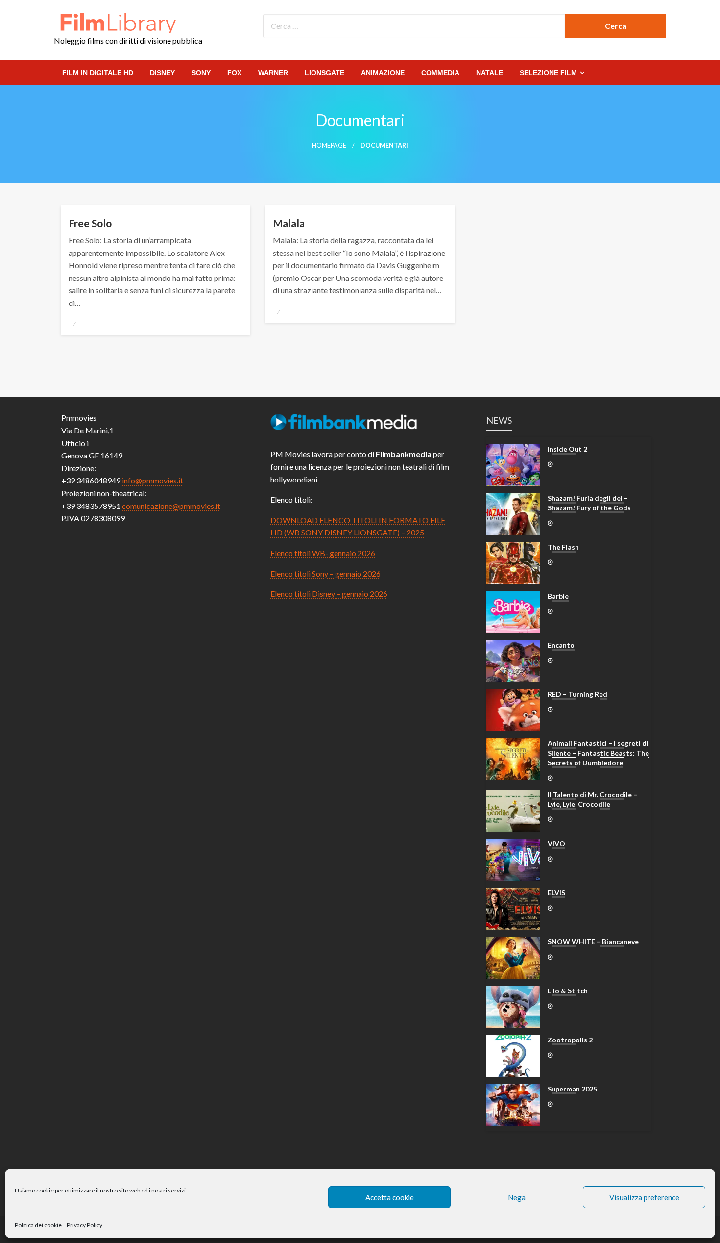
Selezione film (548, 72)
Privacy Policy (84, 1225)
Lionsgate (324, 72)
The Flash (563, 547)
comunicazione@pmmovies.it (171, 505)
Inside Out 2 (567, 449)
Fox (234, 72)
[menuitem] (98, 72)
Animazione (383, 72)
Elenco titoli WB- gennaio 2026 (322, 553)
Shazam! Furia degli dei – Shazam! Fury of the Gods (589, 503)
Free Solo (90, 223)
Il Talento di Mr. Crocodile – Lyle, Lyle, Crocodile (592, 799)
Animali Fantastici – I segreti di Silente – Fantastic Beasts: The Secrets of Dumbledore (598, 752)
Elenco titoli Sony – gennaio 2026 (325, 573)
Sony (201, 72)
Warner (273, 72)
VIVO (556, 843)
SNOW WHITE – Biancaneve (593, 942)
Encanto (561, 645)
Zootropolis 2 (570, 1040)
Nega (517, 1197)
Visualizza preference (644, 1197)
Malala (289, 223)
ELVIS (556, 892)
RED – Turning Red (577, 694)
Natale (489, 72)
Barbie (558, 596)
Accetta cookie (389, 1197)
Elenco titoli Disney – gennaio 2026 (328, 593)
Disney (162, 72)
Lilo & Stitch (568, 991)
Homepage (329, 145)
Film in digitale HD (97, 72)
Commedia (440, 72)
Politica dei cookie (38, 1225)
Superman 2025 (572, 1089)
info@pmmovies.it (152, 480)
